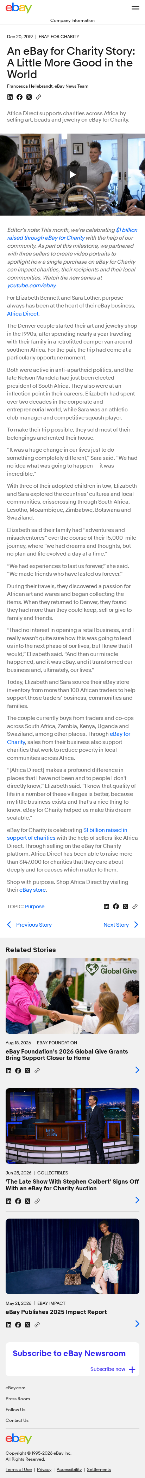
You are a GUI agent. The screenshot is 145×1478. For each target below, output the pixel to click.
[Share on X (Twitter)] (29, 97)
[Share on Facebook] (20, 97)
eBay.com (15, 1387)
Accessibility (69, 1469)
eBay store (32, 889)
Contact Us (17, 1420)
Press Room (18, 1398)
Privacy (44, 1469)
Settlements (99, 1469)
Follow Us (15, 1409)
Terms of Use (19, 1469)
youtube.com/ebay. (32, 285)
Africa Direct (22, 313)
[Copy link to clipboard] (39, 96)
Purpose (35, 906)
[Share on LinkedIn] (10, 97)
